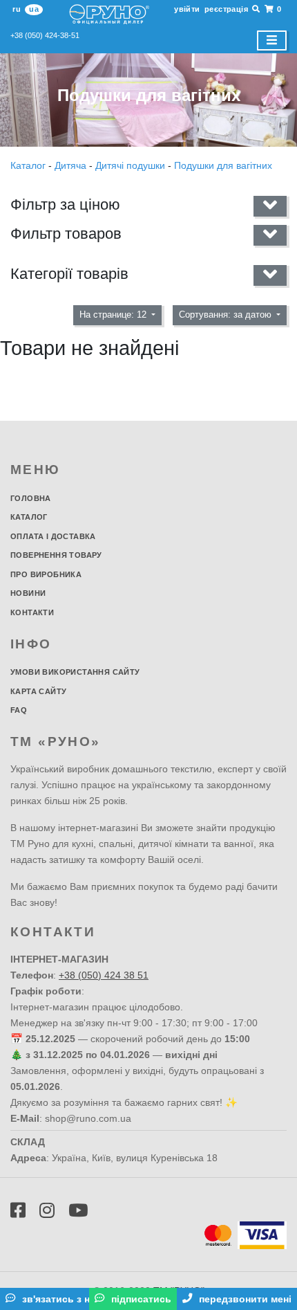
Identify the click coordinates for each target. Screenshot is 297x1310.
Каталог (29, 165)
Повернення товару (56, 555)
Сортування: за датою (226, 315)
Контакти (32, 612)
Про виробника (46, 574)
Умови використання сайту (75, 672)
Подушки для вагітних (223, 165)
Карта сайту (38, 691)
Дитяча (70, 165)
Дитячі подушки (130, 165)
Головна (30, 498)
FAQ (18, 710)
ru (16, 9)
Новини (28, 593)
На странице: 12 (114, 315)
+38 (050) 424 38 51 (103, 975)
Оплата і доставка (53, 536)
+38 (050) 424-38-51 (44, 35)
